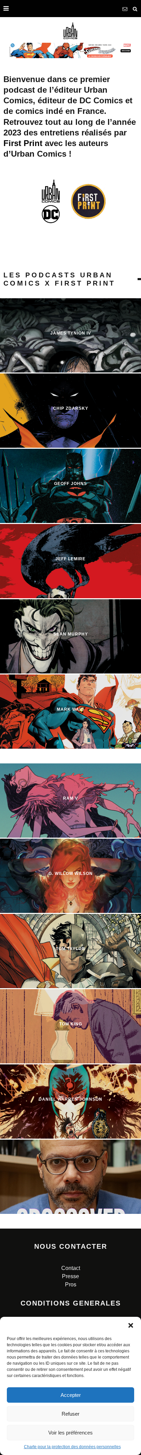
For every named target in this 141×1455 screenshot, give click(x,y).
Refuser (70, 1414)
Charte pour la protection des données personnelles (72, 1446)
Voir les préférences (70, 1433)
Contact (70, 1268)
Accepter (71, 1395)
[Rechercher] (135, 8)
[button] (130, 1325)
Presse (70, 1276)
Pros (70, 1284)
